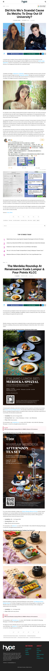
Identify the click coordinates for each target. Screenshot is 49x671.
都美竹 (38, 220)
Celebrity (7, 6)
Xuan (8, 212)
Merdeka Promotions (31, 635)
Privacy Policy (40, 658)
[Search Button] (45, 2)
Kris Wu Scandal (16, 220)
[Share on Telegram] (43, 54)
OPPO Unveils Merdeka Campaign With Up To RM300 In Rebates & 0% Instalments (21, 429)
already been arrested (23, 75)
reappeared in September (18, 73)
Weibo (11, 212)
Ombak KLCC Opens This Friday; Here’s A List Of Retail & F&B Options (22, 246)
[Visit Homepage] (24, 1)
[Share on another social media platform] (45, 54)
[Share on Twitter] (41, 54)
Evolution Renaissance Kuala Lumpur (11, 635)
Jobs (38, 652)
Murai (26, 650)
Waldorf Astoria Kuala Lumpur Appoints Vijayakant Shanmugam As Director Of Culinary (25, 239)
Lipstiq (27, 652)
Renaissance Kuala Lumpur (23, 637)
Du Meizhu (6, 220)
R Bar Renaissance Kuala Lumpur (10, 637)
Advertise (39, 650)
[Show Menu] (3, 2)
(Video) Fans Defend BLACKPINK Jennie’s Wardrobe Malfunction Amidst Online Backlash (26, 242)
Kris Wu (10, 220)
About (38, 648)
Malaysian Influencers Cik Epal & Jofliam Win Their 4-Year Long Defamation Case (24, 254)
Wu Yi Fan (30, 220)
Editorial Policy (40, 654)
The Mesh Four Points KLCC (35, 637)
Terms (38, 656)
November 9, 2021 (25, 20)
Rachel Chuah (17, 20)
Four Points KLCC (22, 635)
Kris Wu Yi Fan (24, 220)
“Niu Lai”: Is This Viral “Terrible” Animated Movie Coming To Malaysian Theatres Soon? (25, 250)
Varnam (27, 654)
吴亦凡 (34, 220)
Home (4, 6)
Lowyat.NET (28, 648)
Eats (6, 262)
